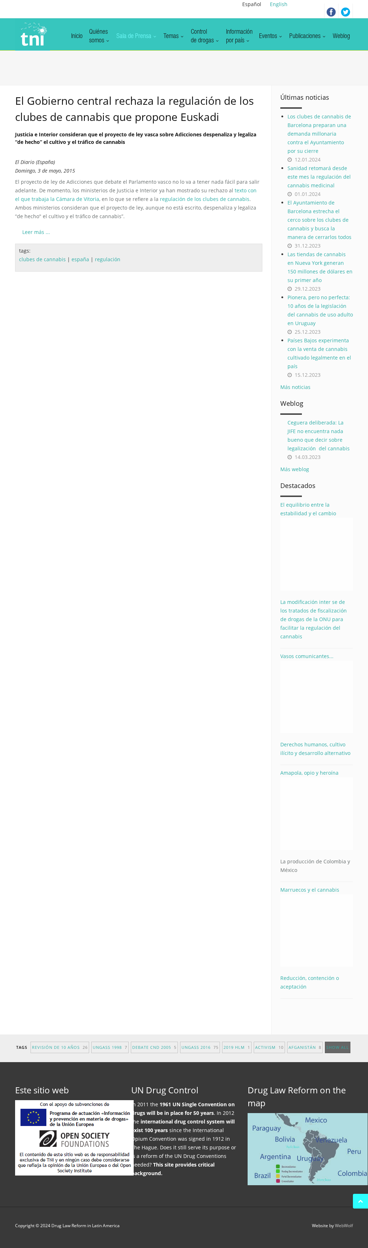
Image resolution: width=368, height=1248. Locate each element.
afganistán (305, 1047)
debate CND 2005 (154, 1047)
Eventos (269, 36)
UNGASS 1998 (110, 1047)
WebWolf (344, 1226)
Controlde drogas (203, 36)
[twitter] (346, 11)
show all (337, 1047)
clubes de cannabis (42, 259)
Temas (172, 36)
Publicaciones (305, 36)
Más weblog (294, 469)
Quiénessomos (98, 36)
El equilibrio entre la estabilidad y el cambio (308, 509)
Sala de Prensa (134, 36)
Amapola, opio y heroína (315, 821)
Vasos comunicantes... (307, 656)
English (279, 4)
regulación (107, 259)
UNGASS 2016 (199, 1047)
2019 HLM (237, 1047)
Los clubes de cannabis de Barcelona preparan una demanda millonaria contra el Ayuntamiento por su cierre (319, 133)
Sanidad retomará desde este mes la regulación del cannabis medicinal (319, 177)
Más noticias (295, 387)
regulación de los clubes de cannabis (204, 199)
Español (251, 4)
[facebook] (331, 11)
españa (80, 259)
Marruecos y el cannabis (309, 889)
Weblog (341, 36)
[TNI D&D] (32, 34)
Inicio (77, 36)
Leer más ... (36, 232)
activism (269, 1047)
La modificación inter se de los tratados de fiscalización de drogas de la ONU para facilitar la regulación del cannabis (313, 619)
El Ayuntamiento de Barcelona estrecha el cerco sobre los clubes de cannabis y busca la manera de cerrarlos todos (319, 219)
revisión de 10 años (60, 1047)
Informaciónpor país (239, 36)
